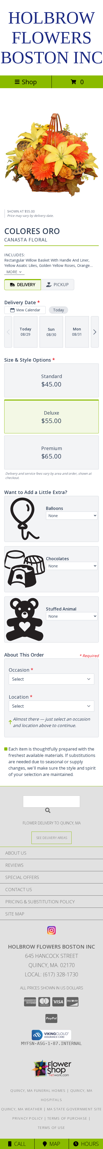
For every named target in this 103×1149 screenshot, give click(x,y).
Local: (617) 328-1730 (51, 974)
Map (53, 1143)
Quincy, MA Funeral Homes (37, 1090)
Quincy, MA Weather (21, 1109)
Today (58, 309)
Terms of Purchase (67, 1118)
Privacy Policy (27, 1118)
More (11, 271)
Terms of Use (51, 1127)
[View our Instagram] (51, 933)
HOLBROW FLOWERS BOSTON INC (52, 37)
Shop (29, 81)
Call (19, 1143)
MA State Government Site (74, 1109)
